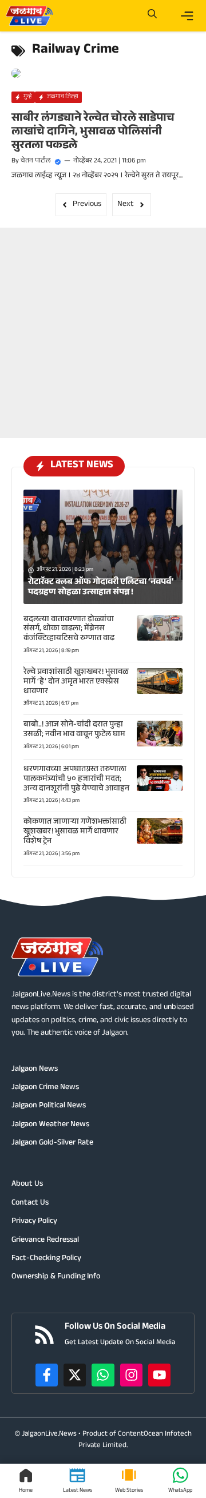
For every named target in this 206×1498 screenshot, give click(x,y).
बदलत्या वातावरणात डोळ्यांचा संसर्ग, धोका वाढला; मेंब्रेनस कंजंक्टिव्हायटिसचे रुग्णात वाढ (68, 629)
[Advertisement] (103, 331)
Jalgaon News (34, 1069)
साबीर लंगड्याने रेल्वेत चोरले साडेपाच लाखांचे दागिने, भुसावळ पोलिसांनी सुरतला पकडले (93, 132)
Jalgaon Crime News (45, 1088)
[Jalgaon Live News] (29, 15)
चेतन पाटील (36, 161)
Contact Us (30, 1203)
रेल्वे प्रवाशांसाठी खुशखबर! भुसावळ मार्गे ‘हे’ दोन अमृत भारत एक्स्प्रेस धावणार (76, 682)
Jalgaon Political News (48, 1106)
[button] (152, 15)
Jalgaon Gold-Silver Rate (52, 1143)
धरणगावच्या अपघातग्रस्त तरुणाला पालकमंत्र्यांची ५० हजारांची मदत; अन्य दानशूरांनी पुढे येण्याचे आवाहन (76, 779)
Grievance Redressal (45, 1240)
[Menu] (187, 16)
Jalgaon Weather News (50, 1125)
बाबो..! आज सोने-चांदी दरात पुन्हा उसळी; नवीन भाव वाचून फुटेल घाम (74, 730)
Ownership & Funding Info (55, 1277)
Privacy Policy (34, 1221)
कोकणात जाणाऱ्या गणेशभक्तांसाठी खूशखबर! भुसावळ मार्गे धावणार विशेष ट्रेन (74, 832)
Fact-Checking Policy (46, 1259)
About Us (27, 1184)
